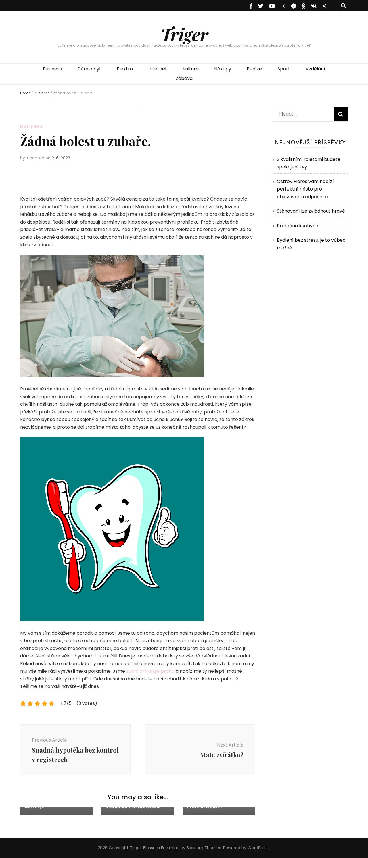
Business (52, 69)
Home (25, 93)
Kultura (191, 69)
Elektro (125, 69)
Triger (184, 33)
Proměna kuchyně (297, 225)
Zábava (184, 78)
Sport (283, 69)
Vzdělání (315, 69)
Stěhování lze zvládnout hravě (311, 211)
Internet (157, 69)
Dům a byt (89, 69)
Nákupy (222, 69)
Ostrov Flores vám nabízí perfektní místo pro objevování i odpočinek (305, 189)
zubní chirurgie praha (150, 671)
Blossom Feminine (161, 848)
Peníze (254, 69)
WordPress (258, 848)
